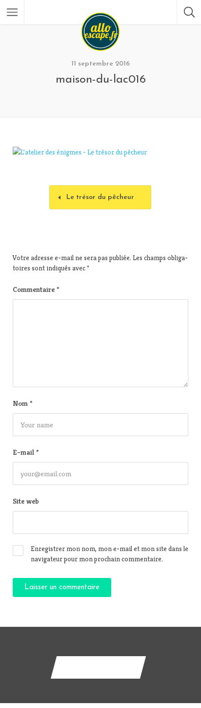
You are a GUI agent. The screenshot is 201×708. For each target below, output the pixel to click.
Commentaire (36, 289)
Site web (26, 501)
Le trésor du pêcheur (100, 197)
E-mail (26, 452)
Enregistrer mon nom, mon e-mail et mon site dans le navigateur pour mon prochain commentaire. (109, 553)
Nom (22, 403)
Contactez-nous (98, 667)
